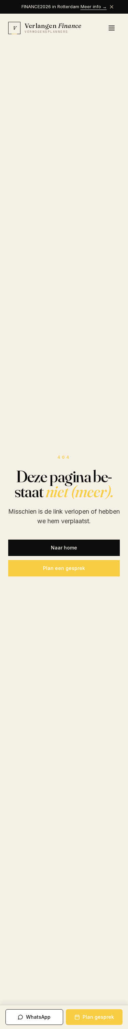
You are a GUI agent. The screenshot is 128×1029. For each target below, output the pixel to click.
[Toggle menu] (112, 27)
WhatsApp (38, 1017)
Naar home (64, 548)
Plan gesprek (98, 1017)
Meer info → (94, 6)
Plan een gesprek (64, 568)
